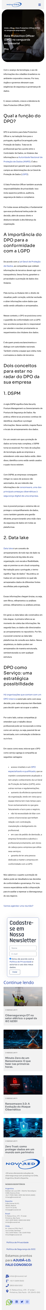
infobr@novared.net (12, 1222)
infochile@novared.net (13, 1235)
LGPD (24, 174)
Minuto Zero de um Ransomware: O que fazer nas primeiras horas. (18, 1062)
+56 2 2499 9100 (25, 1233)
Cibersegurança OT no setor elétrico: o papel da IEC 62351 (21, 1018)
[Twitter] (22, 1301)
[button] (35, 5)
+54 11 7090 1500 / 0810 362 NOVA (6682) (20, 1195)
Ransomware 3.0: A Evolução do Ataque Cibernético (17, 1106)
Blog (12, 28)
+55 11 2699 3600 (11, 1220)
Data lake (8, 548)
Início (6, 28)
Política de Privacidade (21, 962)
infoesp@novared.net (13, 1210)
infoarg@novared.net (13, 1197)
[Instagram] (27, 1301)
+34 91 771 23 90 (11, 1208)
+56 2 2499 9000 (11, 1233)
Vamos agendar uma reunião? (18, 906)
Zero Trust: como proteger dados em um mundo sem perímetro (19, 1149)
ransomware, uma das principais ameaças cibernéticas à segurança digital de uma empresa (22, 491)
